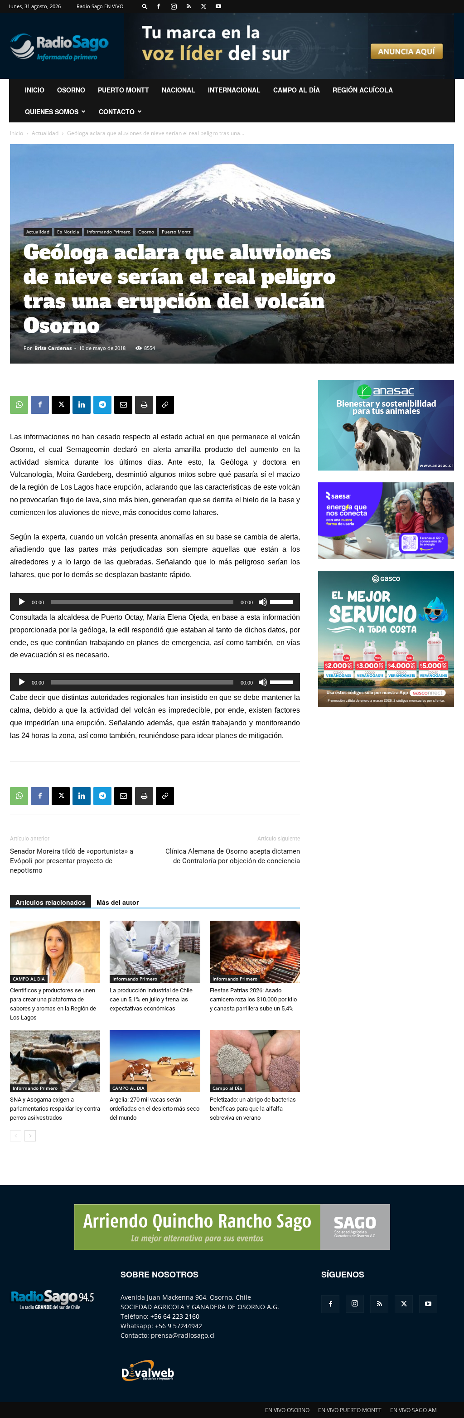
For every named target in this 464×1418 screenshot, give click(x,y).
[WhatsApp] (19, 405)
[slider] (282, 601)
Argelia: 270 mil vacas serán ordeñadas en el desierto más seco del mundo (154, 1108)
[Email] (123, 405)
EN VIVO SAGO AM (413, 1410)
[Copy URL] (165, 405)
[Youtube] (218, 6)
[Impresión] (144, 405)
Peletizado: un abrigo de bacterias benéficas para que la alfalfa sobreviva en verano (253, 1108)
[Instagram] (173, 6)
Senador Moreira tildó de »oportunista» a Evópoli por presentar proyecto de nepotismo (71, 860)
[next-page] (30, 1135)
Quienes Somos (51, 111)
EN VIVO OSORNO (287, 1410)
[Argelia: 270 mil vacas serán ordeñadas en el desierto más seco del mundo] (155, 1061)
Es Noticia (68, 231)
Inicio (16, 133)
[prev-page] (15, 1135)
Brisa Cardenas (53, 348)
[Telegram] (102, 405)
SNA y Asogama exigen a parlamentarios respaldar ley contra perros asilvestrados (55, 1108)
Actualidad (45, 133)
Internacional (234, 89)
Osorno (71, 89)
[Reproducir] (21, 602)
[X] (203, 6)
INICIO (34, 89)
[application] (155, 602)
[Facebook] (158, 6)
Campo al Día (296, 89)
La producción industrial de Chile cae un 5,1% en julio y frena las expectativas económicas (151, 999)
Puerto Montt (123, 89)
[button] (145, 6)
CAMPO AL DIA (29, 979)
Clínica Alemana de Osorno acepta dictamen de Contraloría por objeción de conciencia (232, 856)
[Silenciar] (262, 602)
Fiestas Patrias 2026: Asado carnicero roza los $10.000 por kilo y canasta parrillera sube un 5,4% (253, 999)
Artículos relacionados (50, 902)
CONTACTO (117, 111)
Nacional (178, 89)
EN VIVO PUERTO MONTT (350, 1410)
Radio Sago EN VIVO (100, 6)
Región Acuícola (363, 89)
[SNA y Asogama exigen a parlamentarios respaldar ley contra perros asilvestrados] (55, 1061)
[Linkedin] (81, 405)
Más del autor (118, 902)
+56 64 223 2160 (174, 1316)
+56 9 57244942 (178, 1325)
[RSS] (188, 6)
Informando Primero (108, 231)
